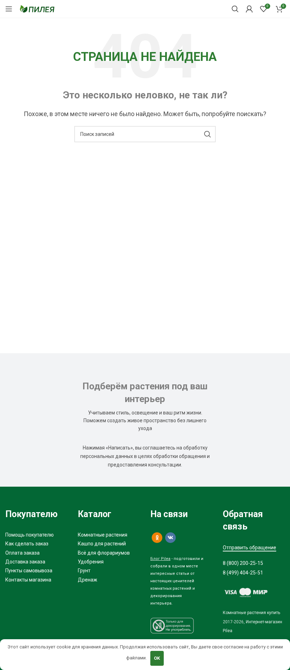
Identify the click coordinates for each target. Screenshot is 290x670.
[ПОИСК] (207, 134)
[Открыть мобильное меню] (9, 9)
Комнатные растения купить (251, 612)
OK (157, 658)
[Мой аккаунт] (249, 9)
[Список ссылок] (36, 535)
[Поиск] (235, 9)
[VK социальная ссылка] (170, 537)
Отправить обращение (249, 547)
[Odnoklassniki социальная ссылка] (157, 537)
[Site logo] (37, 8)
